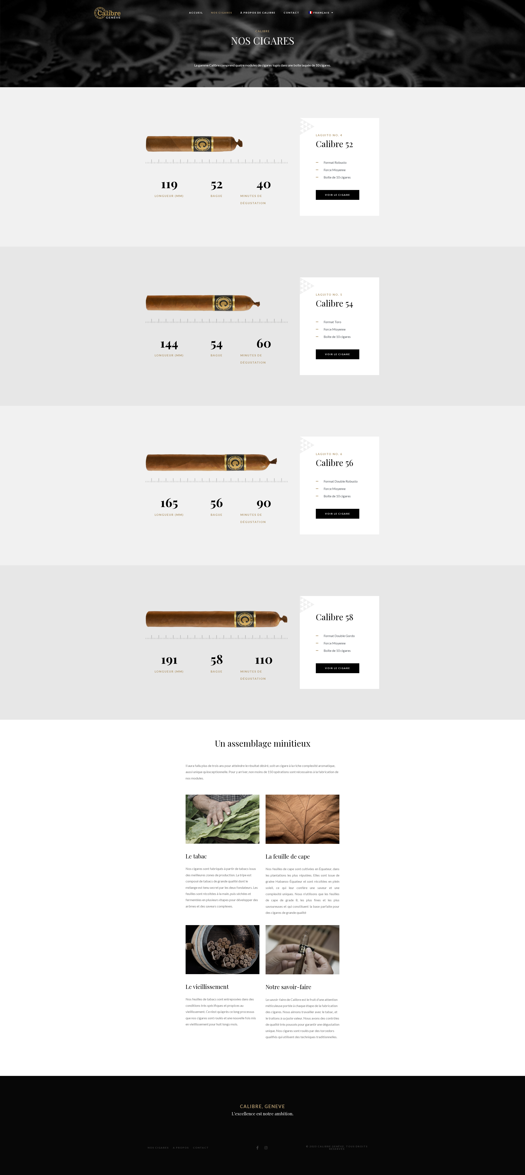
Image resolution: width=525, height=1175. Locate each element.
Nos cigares (221, 12)
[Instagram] (266, 1147)
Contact (291, 12)
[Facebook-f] (257, 1147)
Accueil (196, 12)
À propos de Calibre (257, 12)
